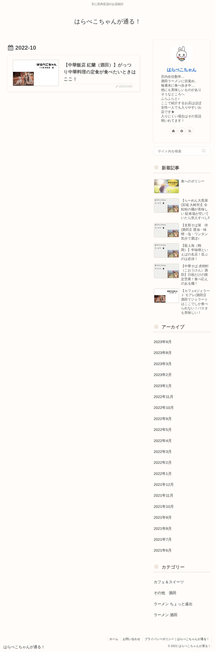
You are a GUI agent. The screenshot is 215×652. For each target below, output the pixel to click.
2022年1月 (163, 474)
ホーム (113, 639)
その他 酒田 (165, 593)
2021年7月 (163, 539)
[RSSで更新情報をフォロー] (190, 130)
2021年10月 (164, 506)
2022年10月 (164, 408)
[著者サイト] (173, 130)
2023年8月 (163, 353)
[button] (204, 150)
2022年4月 (163, 441)
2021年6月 (163, 550)
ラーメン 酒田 (165, 615)
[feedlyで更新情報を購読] (181, 130)
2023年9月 (163, 342)
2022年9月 (163, 419)
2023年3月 (163, 364)
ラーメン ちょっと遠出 (173, 604)
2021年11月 (163, 495)
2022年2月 (163, 462)
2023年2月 (163, 375)
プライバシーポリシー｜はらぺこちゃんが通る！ (177, 639)
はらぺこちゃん (181, 69)
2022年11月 (163, 397)
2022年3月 (163, 452)
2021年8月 (163, 528)
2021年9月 (163, 517)
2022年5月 (163, 430)
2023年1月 (163, 386)
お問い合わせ (131, 639)
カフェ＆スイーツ (169, 582)
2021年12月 (164, 484)
